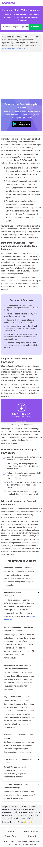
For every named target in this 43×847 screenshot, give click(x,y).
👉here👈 (28, 822)
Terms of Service (32, 831)
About (11, 831)
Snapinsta (8, 3)
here (6, 163)
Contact (32, 836)
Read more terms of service (13, 48)
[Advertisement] (21, 77)
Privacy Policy (11, 836)
